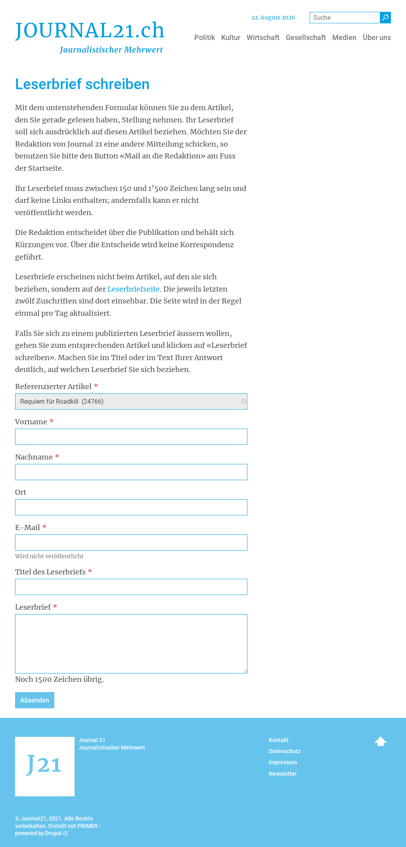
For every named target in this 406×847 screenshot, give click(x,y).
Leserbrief (33, 607)
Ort (20, 492)
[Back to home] (89, 37)
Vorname (31, 421)
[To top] (380, 741)
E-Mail (27, 527)
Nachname (34, 457)
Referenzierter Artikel (53, 386)
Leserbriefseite (133, 289)
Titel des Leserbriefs (50, 571)
